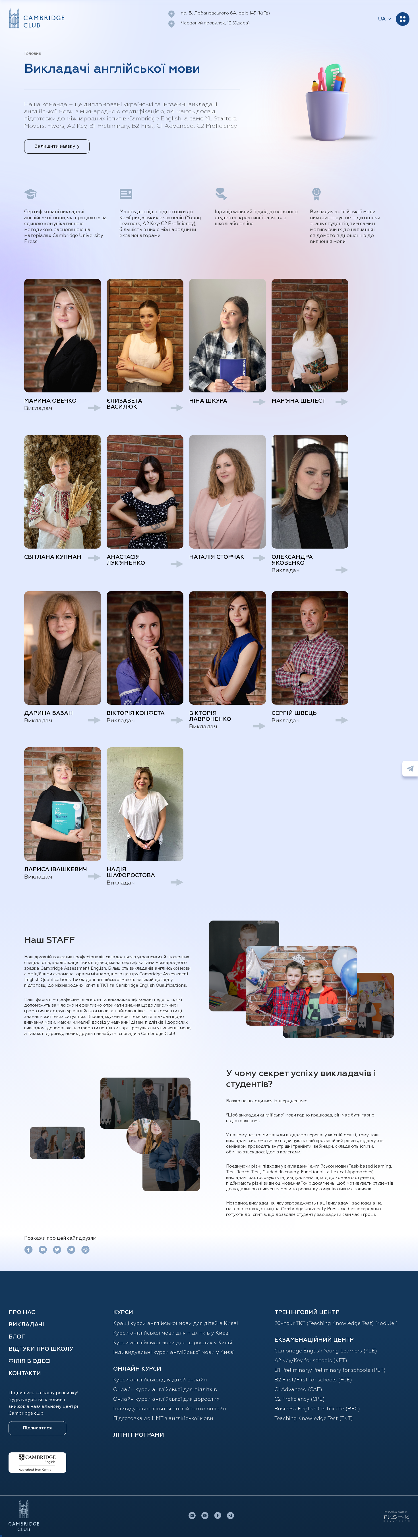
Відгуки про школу (41, 1349)
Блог (17, 1337)
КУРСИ (123, 1312)
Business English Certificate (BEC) (317, 1408)
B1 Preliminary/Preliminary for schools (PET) (330, 1370)
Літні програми (138, 1435)
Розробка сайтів (395, 1512)
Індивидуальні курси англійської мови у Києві (174, 1352)
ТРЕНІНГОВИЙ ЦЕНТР (307, 1312)
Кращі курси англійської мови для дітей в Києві (175, 1323)
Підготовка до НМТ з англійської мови (163, 1418)
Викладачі (26, 1324)
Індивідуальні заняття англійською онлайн (169, 1408)
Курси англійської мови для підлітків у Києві (171, 1333)
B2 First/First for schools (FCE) (313, 1380)
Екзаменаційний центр (314, 1340)
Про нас (22, 1312)
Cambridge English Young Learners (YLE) (325, 1351)
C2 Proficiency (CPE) (299, 1399)
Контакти (25, 1373)
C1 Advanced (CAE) (298, 1389)
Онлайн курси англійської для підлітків (165, 1389)
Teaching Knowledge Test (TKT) (313, 1418)
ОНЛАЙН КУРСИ (137, 1369)
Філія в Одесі (30, 1361)
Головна (33, 53)
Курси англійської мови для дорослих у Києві (172, 1342)
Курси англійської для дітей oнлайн (160, 1380)
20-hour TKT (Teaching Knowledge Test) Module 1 (336, 1323)
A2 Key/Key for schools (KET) (310, 1360)
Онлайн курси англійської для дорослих (166, 1399)
